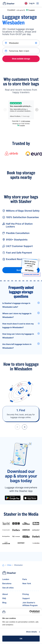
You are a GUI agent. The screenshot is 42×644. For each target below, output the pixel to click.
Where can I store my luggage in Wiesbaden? (16, 315)
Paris (24, 579)
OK (21, 639)
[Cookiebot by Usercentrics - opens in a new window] (30, 611)
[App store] (30, 498)
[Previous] (17, 427)
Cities (9, 565)
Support (26, 598)
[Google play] (13, 498)
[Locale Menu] (26, 3)
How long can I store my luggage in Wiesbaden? (18, 336)
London (5, 579)
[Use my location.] (36, 43)
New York (26, 583)
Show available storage (21, 58)
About (5, 594)
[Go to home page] (8, 3)
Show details (31, 632)
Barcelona (6, 583)
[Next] (24, 427)
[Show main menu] (37, 3)
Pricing (25, 594)
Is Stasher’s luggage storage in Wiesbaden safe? (16, 305)
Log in (32, 3)
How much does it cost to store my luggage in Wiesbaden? (18, 326)
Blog (4, 602)
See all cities (8, 587)
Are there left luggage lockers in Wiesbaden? (17, 346)
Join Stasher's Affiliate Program (30, 604)
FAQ (4, 598)
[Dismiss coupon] (38, 260)
